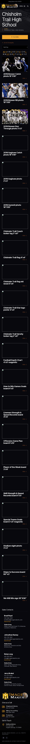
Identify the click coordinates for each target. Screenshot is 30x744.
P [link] (8, 54)
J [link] (22, 52)
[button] (22, 6)
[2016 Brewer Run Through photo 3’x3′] (15, 121)
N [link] (5, 54)
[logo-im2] (9, 6)
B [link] (9, 52)
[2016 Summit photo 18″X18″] (15, 199)
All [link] (4, 52)
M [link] (3, 54)
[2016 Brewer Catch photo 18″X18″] (15, 68)
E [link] (14, 52)
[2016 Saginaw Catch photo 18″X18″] (15, 147)
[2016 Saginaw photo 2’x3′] (15, 173)
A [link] (7, 52)
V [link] (19, 54)
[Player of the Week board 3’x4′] (15, 462)
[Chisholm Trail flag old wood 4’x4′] (15, 276)
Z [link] (25, 54)
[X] (6, 737)
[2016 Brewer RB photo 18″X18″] (15, 95)
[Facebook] (3, 737)
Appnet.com (15, 741)
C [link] (11, 52)
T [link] (15, 54)
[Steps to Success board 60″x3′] (15, 566)
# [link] (6, 52)
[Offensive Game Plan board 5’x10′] (15, 435)
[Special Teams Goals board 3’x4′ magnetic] (15, 514)
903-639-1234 (10, 712)
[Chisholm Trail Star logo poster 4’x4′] (15, 302)
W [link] (20, 54)
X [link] (22, 54)
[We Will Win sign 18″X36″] (15, 592)
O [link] (7, 54)
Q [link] (10, 54)
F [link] (16, 52)
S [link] (13, 54)
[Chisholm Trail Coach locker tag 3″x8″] (15, 226)
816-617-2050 (10, 708)
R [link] (12, 54)
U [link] (17, 54)
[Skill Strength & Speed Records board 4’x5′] (15, 488)
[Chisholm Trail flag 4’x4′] (15, 251)
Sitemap (23, 741)
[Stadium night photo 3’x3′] (15, 540)
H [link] (19, 52)
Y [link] (24, 54)
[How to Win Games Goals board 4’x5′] (15, 381)
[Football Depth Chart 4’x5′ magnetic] (15, 355)
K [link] (24, 52)
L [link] (25, 52)
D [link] (13, 52)
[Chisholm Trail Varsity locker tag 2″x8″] (15, 328)
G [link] (18, 52)
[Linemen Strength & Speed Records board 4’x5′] (15, 408)
